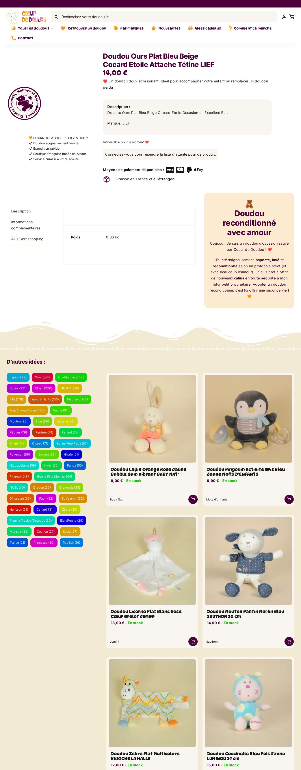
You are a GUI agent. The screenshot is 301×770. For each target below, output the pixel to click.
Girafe (71, 454)
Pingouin (19, 476)
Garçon (47, 454)
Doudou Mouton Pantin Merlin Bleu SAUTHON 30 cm (245, 614)
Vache (61, 410)
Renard (70, 432)
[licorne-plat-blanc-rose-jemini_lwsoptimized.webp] (152, 519)
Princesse (43, 542)
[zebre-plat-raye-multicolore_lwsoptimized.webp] (152, 661)
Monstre (19, 531)
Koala (70, 531)
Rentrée (44, 432)
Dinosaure (20, 498)
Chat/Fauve (71, 377)
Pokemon (20, 454)
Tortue (17, 542)
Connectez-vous (119, 154)
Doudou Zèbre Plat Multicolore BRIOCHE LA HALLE (145, 756)
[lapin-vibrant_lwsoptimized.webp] (152, 377)
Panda (75, 465)
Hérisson (19, 509)
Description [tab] (21, 211)
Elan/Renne (71, 520)
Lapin (18, 377)
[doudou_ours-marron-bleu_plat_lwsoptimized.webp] (61, 71)
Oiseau (40, 443)
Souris (18, 388)
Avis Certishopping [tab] (27, 239)
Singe (17, 443)
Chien (43, 388)
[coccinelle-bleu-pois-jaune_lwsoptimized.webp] (248, 661)
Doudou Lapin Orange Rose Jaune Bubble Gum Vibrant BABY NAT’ (148, 472)
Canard (45, 509)
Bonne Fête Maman (54, 476)
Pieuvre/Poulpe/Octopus (31, 520)
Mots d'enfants (217, 499)
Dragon (42, 487)
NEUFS (70, 388)
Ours (42, 377)
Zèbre (70, 509)
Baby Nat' (117, 499)
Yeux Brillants (45, 399)
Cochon (46, 531)
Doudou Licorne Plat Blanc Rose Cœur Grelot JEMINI (146, 614)
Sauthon (212, 641)
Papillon (71, 542)
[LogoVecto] (26, 11)
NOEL (17, 487)
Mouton (19, 421)
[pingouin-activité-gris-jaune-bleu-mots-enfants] (248, 377)
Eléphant (77, 399)
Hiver (51, 465)
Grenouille (69, 487)
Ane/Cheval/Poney (27, 410)
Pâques (18, 432)
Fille (16, 399)
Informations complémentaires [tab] (26, 225)
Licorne (66, 421)
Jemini (114, 641)
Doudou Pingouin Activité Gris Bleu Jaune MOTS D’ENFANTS (246, 472)
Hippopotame (23, 465)
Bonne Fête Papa (72, 443)
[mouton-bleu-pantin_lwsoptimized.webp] (248, 519)
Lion (42, 421)
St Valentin (73, 498)
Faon (46, 498)
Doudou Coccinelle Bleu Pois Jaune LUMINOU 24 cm (246, 756)
